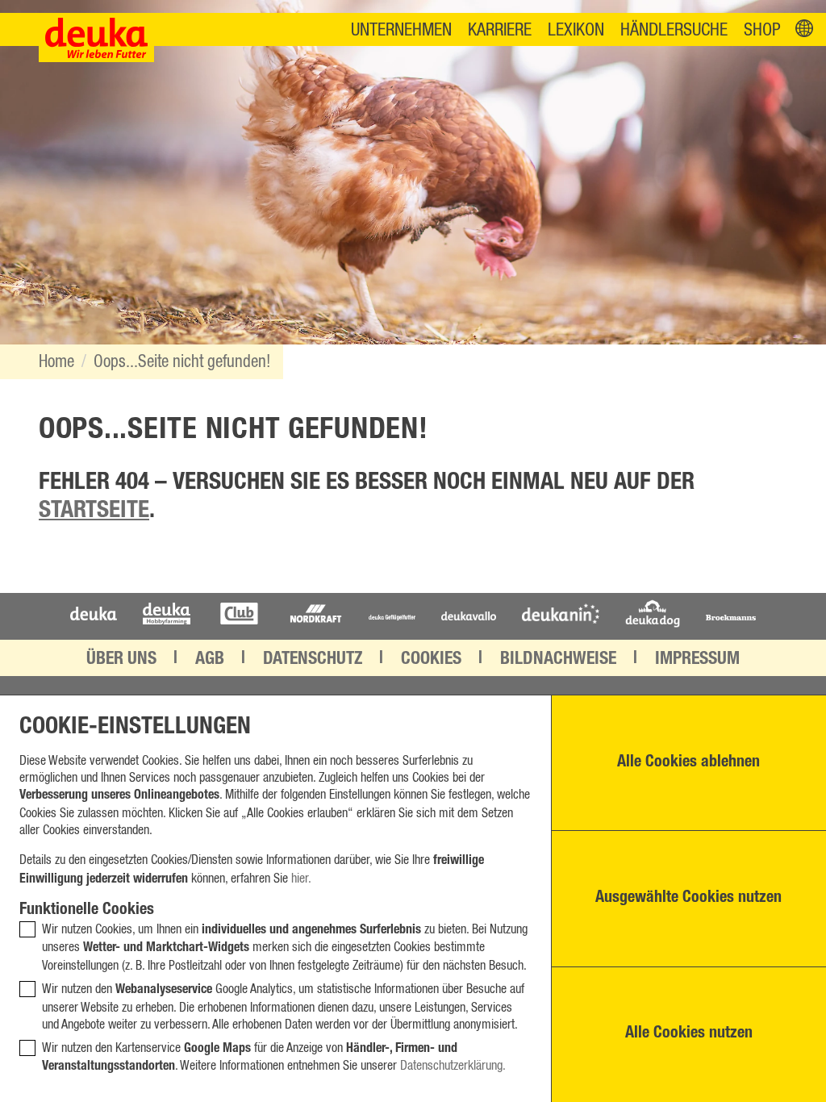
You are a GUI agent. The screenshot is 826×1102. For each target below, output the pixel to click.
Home (56, 361)
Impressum (697, 660)
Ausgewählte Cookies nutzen (688, 899)
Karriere (500, 30)
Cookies (431, 660)
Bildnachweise (558, 660)
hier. (301, 878)
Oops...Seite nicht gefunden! (182, 361)
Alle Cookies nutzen (689, 1034)
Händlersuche (674, 30)
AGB (209, 660)
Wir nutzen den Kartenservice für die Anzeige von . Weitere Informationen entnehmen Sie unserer (274, 1058)
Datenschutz (312, 660)
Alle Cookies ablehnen (688, 763)
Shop (762, 30)
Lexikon (576, 30)
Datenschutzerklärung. (453, 1065)
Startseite (94, 512)
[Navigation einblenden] (804, 29)
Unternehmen (401, 30)
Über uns (121, 660)
